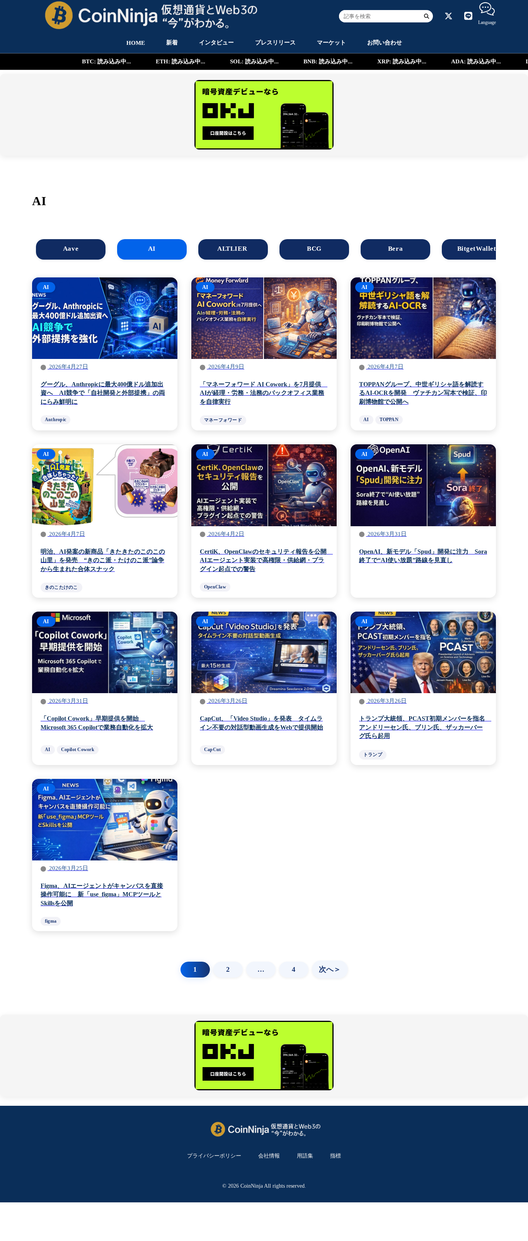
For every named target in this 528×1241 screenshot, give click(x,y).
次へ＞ (330, 969)
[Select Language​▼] (487, 9)
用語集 (305, 1156)
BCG (314, 248)
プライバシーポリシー (214, 1156)
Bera (395, 248)
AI (152, 248)
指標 (335, 1156)
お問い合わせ (384, 42)
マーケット (331, 42)
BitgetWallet (476, 248)
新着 (172, 42)
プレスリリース (275, 42)
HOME (135, 42)
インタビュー (216, 42)
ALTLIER (233, 248)
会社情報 (269, 1156)
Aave (70, 248)
